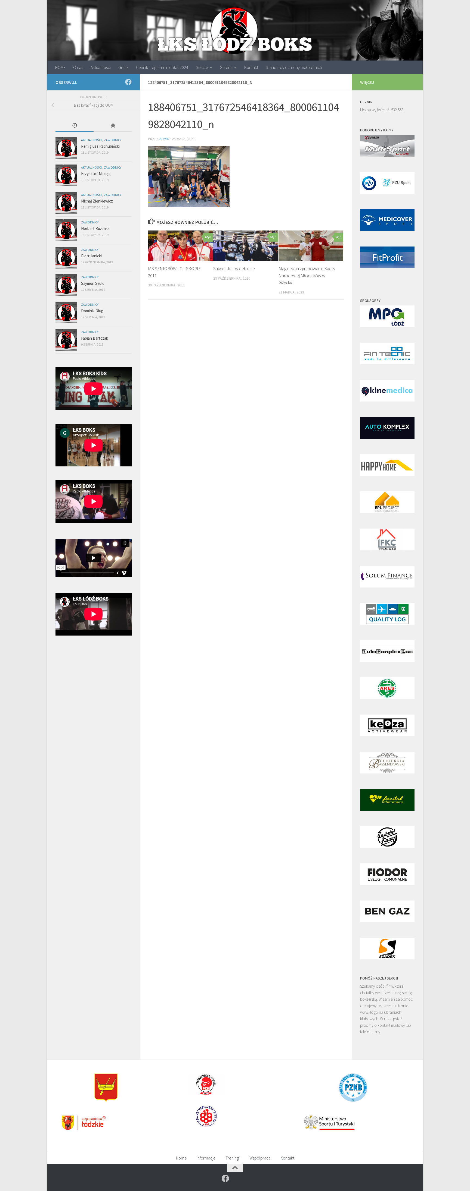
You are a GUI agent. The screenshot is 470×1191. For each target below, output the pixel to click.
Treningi (232, 1158)
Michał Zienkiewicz (97, 201)
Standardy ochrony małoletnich (294, 67)
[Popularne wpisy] (113, 126)
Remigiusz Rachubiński (100, 146)
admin (164, 138)
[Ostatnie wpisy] (74, 126)
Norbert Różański (95, 228)
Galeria (226, 67)
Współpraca (260, 1158)
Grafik (123, 67)
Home (181, 1158)
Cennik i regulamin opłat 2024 (162, 67)
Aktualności (101, 67)
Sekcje (202, 67)
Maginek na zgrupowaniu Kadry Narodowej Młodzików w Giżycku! (307, 275)
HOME (60, 67)
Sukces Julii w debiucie (234, 268)
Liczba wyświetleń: (375, 109)
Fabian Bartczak (94, 338)
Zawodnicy (112, 140)
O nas (78, 67)
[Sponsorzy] (387, 325)
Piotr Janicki (91, 255)
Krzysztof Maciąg (96, 173)
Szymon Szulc (92, 283)
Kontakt (251, 67)
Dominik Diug (92, 310)
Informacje (206, 1158)
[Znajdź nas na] (128, 82)
